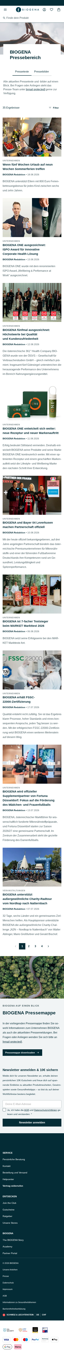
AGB (26, 1110)
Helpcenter (8, 1179)
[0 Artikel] (58, 9)
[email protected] (35, 89)
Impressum (7, 1289)
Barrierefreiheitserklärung (14, 1309)
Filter (56, 107)
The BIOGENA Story (13, 1240)
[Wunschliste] (51, 9)
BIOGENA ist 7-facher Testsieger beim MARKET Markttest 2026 (25, 623)
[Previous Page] (15, 946)
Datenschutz (8, 1283)
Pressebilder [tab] (41, 71)
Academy (7, 1246)
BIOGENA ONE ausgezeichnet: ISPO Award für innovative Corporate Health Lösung (24, 249)
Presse (6, 1276)
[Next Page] (48, 946)
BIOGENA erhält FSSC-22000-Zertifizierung (19, 699)
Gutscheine (8, 1209)
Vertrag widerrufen (13, 1185)
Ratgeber (7, 1216)
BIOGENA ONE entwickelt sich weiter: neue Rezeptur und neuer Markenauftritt (31, 431)
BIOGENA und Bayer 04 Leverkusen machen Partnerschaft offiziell (28, 525)
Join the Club (9, 1203)
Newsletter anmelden (32, 1122)
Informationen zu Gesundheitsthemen (19, 1302)
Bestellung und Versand (15, 1172)
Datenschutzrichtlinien (45, 1110)
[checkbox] (4, 1109)
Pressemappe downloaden (20, 1052)
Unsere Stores (10, 1223)
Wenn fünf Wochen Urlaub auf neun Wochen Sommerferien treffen (28, 167)
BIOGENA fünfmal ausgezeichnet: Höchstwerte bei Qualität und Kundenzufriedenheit (26, 334)
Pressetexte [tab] (22, 71)
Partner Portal (10, 1253)
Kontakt (7, 1166)
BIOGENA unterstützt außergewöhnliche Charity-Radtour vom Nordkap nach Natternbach (27, 899)
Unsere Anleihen (10, 1270)
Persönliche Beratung (14, 1159)
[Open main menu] (5, 9)
